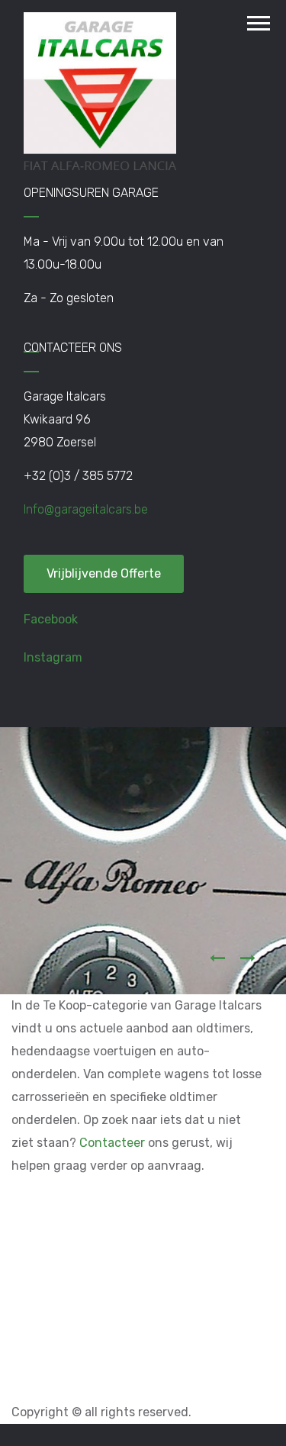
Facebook (51, 619)
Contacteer (112, 1142)
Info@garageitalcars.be (86, 509)
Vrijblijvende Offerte (104, 573)
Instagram (53, 657)
